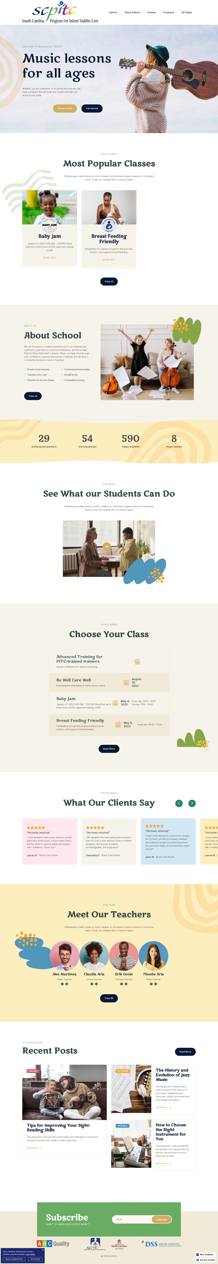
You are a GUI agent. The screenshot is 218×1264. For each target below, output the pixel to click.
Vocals (122, 1125)
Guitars (123, 1071)
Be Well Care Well (73, 680)
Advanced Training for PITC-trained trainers (79, 659)
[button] (113, 12)
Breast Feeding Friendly (80, 720)
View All (109, 998)
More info (49, 257)
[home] (60, 12)
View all (109, 281)
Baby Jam (65, 698)
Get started (92, 108)
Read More (109, 748)
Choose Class (65, 108)
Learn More (30, 1254)
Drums (33, 1071)
